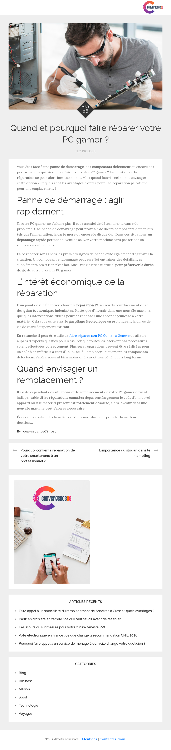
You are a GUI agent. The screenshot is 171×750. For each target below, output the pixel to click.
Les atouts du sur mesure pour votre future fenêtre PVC (62, 627)
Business (26, 681)
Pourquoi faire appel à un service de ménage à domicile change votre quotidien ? (82, 643)
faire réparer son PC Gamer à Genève (99, 335)
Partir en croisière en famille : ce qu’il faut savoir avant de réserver (70, 619)
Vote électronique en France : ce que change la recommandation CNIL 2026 (78, 635)
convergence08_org (40, 431)
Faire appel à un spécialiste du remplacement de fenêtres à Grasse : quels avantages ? (86, 611)
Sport (23, 697)
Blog (22, 673)
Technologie (85, 151)
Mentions (89, 739)
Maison (24, 689)
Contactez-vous (113, 739)
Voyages (26, 714)
